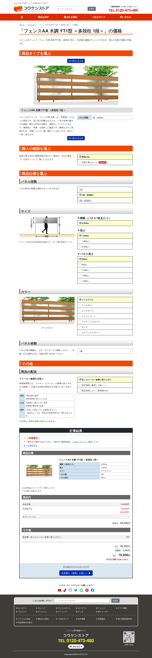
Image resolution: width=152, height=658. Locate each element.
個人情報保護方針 (125, 619)
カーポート (22, 608)
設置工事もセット (94, 162)
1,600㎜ (85, 235)
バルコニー (22, 611)
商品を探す (43, 17)
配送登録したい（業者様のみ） (96, 390)
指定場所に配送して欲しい (94, 385)
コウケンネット (79, 441)
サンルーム (42, 611)
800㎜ (84, 264)
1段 (80, 189)
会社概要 (81, 619)
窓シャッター (103, 611)
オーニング (62, 611)
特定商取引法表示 (25, 622)
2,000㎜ (85, 223)
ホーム (22, 24)
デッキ (80, 611)
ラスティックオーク (91, 321)
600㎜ (84, 258)
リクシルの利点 (24, 619)
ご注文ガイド (98, 17)
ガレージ (41, 608)
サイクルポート (64, 608)
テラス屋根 (122, 608)
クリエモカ (87, 305)
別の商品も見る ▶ (76, 61)
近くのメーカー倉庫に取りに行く (97, 379)
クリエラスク (88, 299)
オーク (85, 326)
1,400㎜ (85, 280)
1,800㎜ (85, 241)
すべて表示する (31, 445)
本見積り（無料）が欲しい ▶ (76, 573)
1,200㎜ (85, 275)
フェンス (30, 24)
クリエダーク (88, 310)
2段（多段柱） (85, 200)
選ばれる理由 (70, 17)
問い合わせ (125, 17)
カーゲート (82, 608)
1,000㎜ (85, 270)
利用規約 (101, 619)
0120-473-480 (123, 10)
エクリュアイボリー (91, 332)
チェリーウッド (89, 316)
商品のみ (86, 156)
